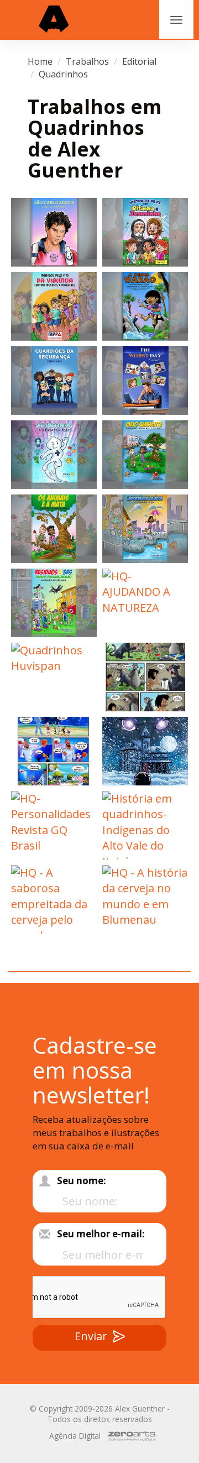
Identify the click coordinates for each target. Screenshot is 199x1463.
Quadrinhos (63, 74)
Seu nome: (81, 1180)
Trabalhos (87, 61)
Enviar (91, 1336)
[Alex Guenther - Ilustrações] (54, 20)
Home (40, 61)
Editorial (139, 61)
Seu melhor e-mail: (101, 1233)
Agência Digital (75, 1435)
